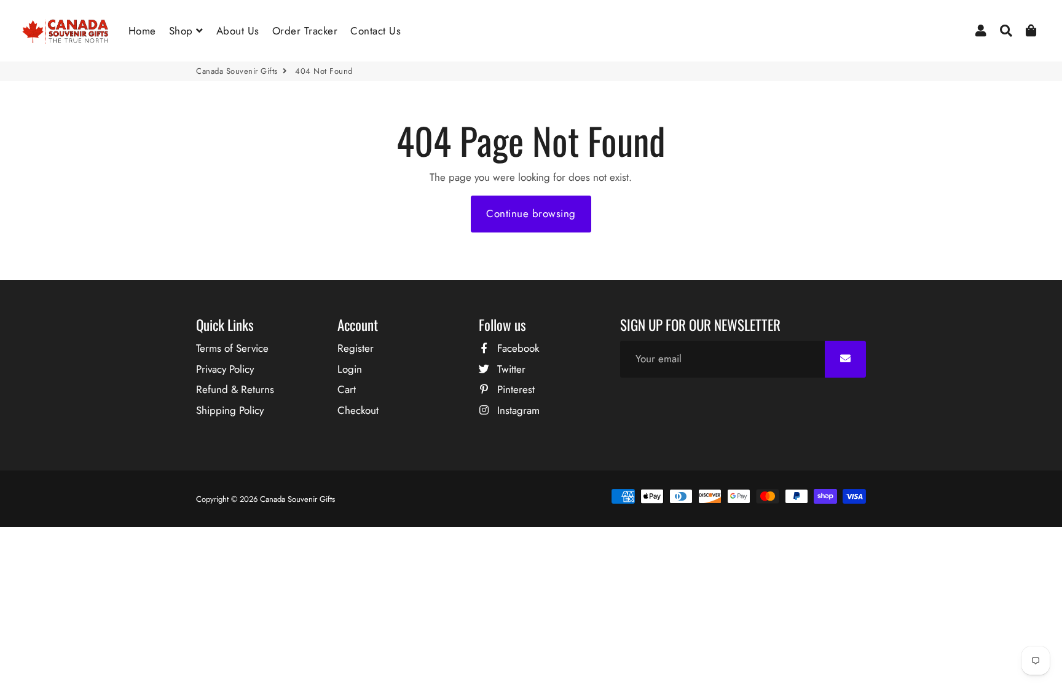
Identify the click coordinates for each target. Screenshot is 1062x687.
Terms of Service (232, 348)
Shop (183, 30)
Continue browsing (531, 213)
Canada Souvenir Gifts (237, 71)
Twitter (509, 369)
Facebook (516, 348)
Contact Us (375, 30)
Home (142, 30)
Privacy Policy (225, 369)
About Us (237, 30)
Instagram (517, 410)
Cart (346, 389)
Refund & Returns (235, 389)
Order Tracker (305, 30)
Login (349, 369)
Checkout (358, 410)
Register (355, 348)
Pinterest (514, 389)
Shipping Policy (230, 410)
